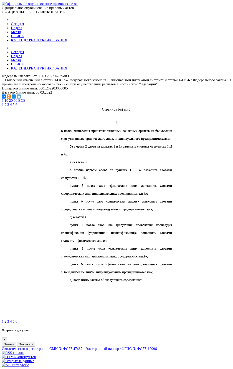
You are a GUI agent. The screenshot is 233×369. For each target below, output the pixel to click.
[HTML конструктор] (19, 357)
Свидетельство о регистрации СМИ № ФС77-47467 (42, 349)
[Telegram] (19, 96)
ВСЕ (21, 100)
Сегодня (17, 24)
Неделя (16, 28)
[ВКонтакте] (4, 96)
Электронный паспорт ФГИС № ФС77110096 (121, 349)
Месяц (16, 32)
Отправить (26, 344)
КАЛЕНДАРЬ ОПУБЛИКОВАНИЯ (39, 40)
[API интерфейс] (15, 365)
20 (11, 100)
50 (15, 100)
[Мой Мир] (14, 96)
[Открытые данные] (18, 361)
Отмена (9, 344)
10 (6, 100)
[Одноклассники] (9, 96)
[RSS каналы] (13, 353)
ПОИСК (17, 36)
